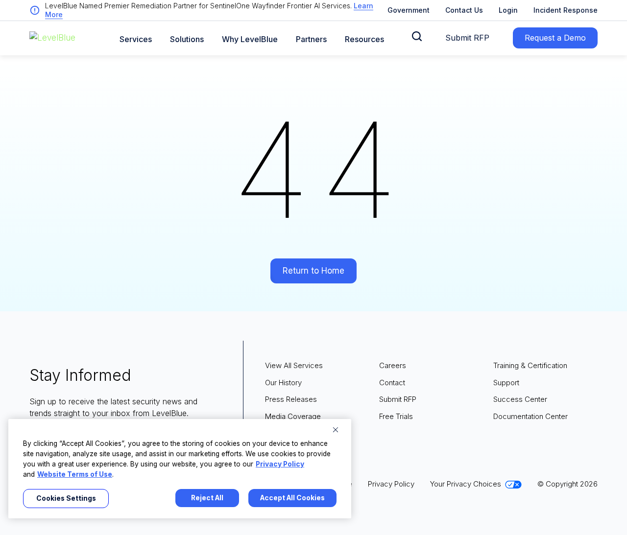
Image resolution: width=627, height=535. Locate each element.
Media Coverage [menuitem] (293, 416)
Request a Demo (555, 38)
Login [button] (508, 10)
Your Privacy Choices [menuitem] (465, 483)
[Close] (335, 430)
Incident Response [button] (565, 10)
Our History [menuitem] (283, 382)
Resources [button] (364, 39)
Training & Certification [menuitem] (530, 365)
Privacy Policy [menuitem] (391, 483)
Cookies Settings (66, 498)
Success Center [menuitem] (520, 399)
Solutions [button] (187, 39)
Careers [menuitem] (392, 365)
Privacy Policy (280, 464)
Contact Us (464, 10)
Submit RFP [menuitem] (397, 399)
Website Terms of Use (74, 474)
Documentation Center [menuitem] (530, 416)
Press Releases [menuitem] (291, 399)
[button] (417, 36)
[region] (179, 468)
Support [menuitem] (506, 382)
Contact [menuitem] (392, 382)
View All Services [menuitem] (294, 365)
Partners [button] (311, 39)
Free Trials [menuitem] (396, 416)
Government (408, 10)
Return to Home (313, 271)
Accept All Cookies (292, 498)
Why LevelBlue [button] (250, 39)
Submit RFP (467, 38)
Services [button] (136, 39)
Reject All (207, 498)
